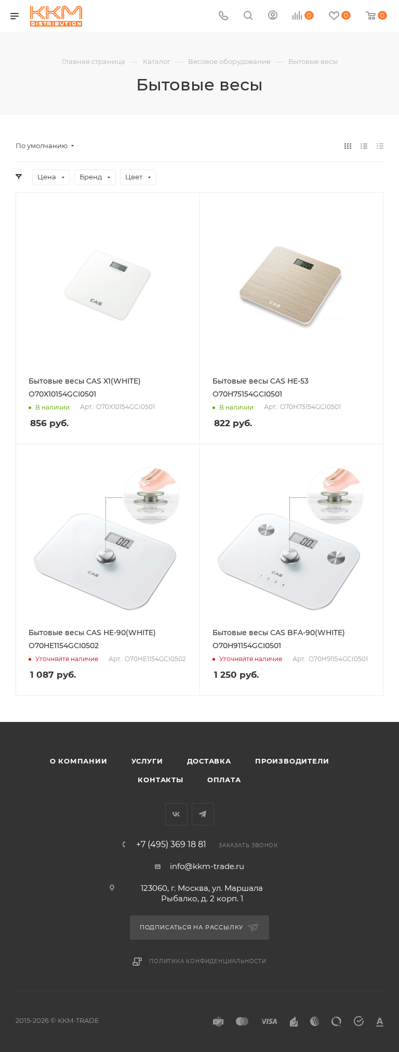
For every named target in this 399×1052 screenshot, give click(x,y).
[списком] (364, 145)
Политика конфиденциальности (208, 961)
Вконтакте (176, 814)
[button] (381, 1003)
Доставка (209, 761)
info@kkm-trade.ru (207, 866)
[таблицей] (380, 145)
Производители (292, 761)
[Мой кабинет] (272, 16)
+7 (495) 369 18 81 (171, 844)
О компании (79, 761)
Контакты (160, 779)
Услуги (147, 761)
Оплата (224, 779)
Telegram (203, 814)
